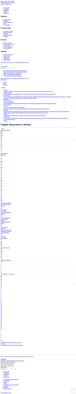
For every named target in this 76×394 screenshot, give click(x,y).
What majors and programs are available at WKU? (15, 70)
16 (1, 190)
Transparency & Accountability (11, 379)
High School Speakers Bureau (24, 111)
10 (1, 174)
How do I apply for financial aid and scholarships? (15, 71)
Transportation (7, 24)
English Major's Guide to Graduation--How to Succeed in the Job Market (28, 115)
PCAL (5, 83)
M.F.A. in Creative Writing (24, 94)
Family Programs (8, 42)
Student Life (6, 13)
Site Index (6, 387)
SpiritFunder (6, 58)
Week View (8, 342)
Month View (14, 342)
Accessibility (7, 380)
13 (1, 182)
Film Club (32, 96)
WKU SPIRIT (7, 59)
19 (1, 198)
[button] (4, 154)
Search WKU (4, 66)
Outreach (6, 110)
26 (1, 243)
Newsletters (29, 108)
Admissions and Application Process (21, 118)
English (5, 85)
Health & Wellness (8, 35)
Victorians (15, 103)
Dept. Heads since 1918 (47, 91)
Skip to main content (5, 1)
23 (1, 226)
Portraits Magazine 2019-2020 (39, 103)
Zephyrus (6, 102)
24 (1, 235)
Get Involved (7, 95)
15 (1, 187)
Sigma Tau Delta (14, 96)
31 (1, 258)
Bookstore (6, 20)
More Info (8, 4)
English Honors (43, 94)
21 (1, 208)
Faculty (5, 90)
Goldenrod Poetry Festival (46, 96)
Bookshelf (6, 99)
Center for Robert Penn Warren (14, 112)
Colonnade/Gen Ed (51, 94)
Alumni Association (8, 54)
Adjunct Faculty (14, 91)
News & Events (7, 104)
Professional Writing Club (24, 96)
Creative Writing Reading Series (38, 111)
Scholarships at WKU (10, 119)
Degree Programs (8, 92)
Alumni (5, 114)
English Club (7, 96)
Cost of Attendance (8, 46)
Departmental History (51, 103)
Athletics (6, 11)
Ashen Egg (10, 102)
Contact (5, 120)
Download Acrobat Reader (7, 360)
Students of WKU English (10, 108)
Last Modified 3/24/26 (6, 392)
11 (1, 176)
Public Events (10, 345)
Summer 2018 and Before (18, 107)
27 (1, 246)
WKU (5, 82)
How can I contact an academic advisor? (13, 75)
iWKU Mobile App (8, 22)
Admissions (6, 10)
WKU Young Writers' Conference (40, 112)
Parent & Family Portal (9, 44)
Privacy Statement (8, 388)
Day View (3, 342)
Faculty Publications (8, 103)
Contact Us (6, 386)
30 (1, 256)
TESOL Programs (35, 94)
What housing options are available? (12, 74)
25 (1, 240)
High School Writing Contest (10, 111)
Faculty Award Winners (21, 108)
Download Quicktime (19, 360)
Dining (5, 23)
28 (1, 250)
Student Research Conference (21, 98)
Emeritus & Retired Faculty (24, 91)
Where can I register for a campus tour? (13, 73)
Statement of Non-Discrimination (11, 384)
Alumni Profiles (7, 115)
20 (1, 201)
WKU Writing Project (27, 112)
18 (1, 196)
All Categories (4, 345)
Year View (19, 342)
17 (1, 193)
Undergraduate (7, 94)
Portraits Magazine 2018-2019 (25, 103)
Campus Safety (7, 19)
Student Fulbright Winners (38, 108)
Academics (6, 9)
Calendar (47, 108)
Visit (5, 4)
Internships (37, 96)
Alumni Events (7, 55)
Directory (6, 33)
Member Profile (7, 48)
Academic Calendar (8, 31)
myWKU (6, 36)
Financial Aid (33, 118)
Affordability (7, 116)
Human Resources (8, 32)
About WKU (7, 7)
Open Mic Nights (32, 98)
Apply (2, 4)
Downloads (3, 359)
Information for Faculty (36, 91)
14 (1, 185)
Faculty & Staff (7, 91)
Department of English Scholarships (44, 118)
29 (1, 253)
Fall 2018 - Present (8, 107)
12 (1, 179)
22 (1, 216)
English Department (18, 345)
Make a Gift (6, 57)
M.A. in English (14, 94)
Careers (5, 383)
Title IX (5, 382)
